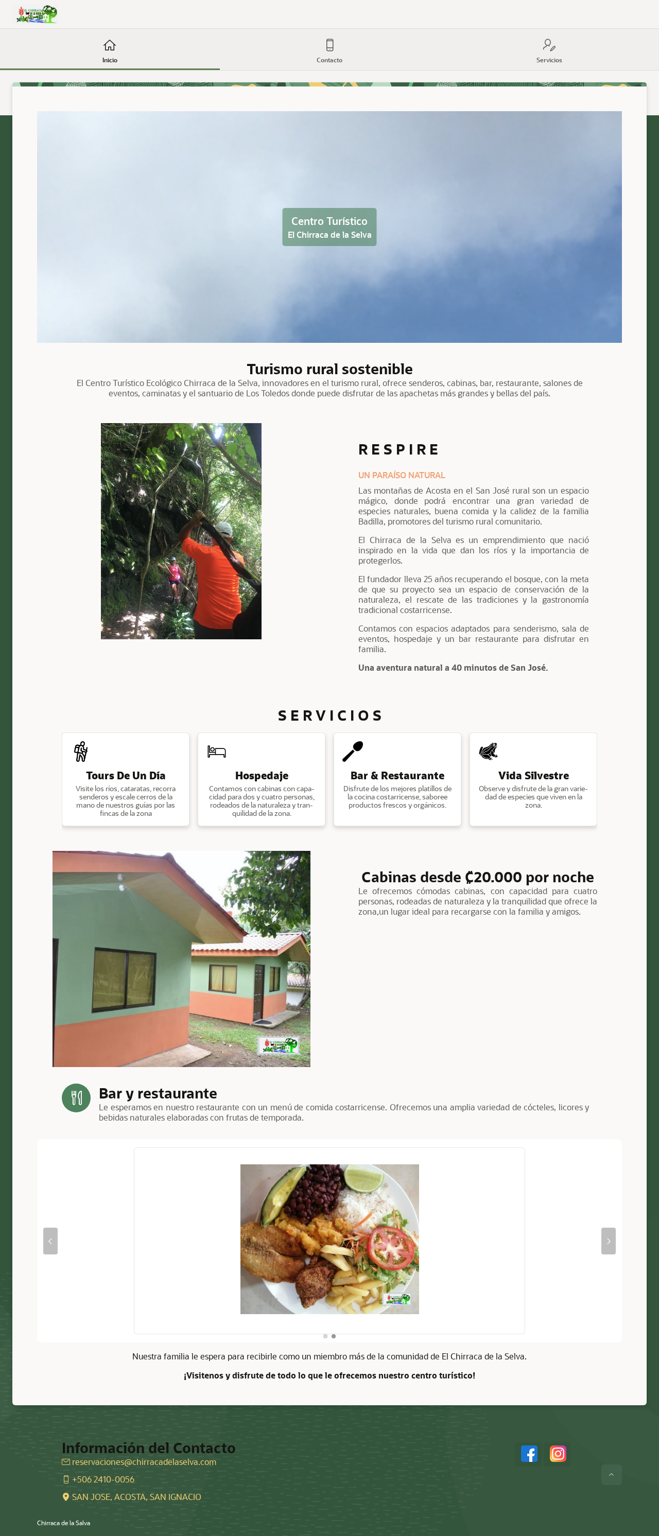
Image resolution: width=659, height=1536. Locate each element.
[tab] (325, 1336)
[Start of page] (611, 1474)
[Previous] (50, 1241)
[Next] (608, 1241)
